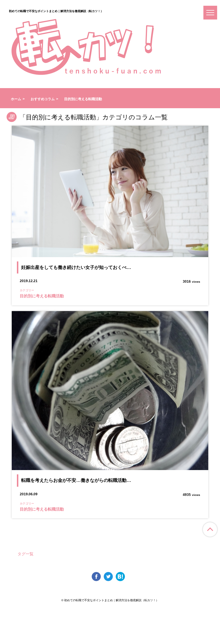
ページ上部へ (210, 529)
